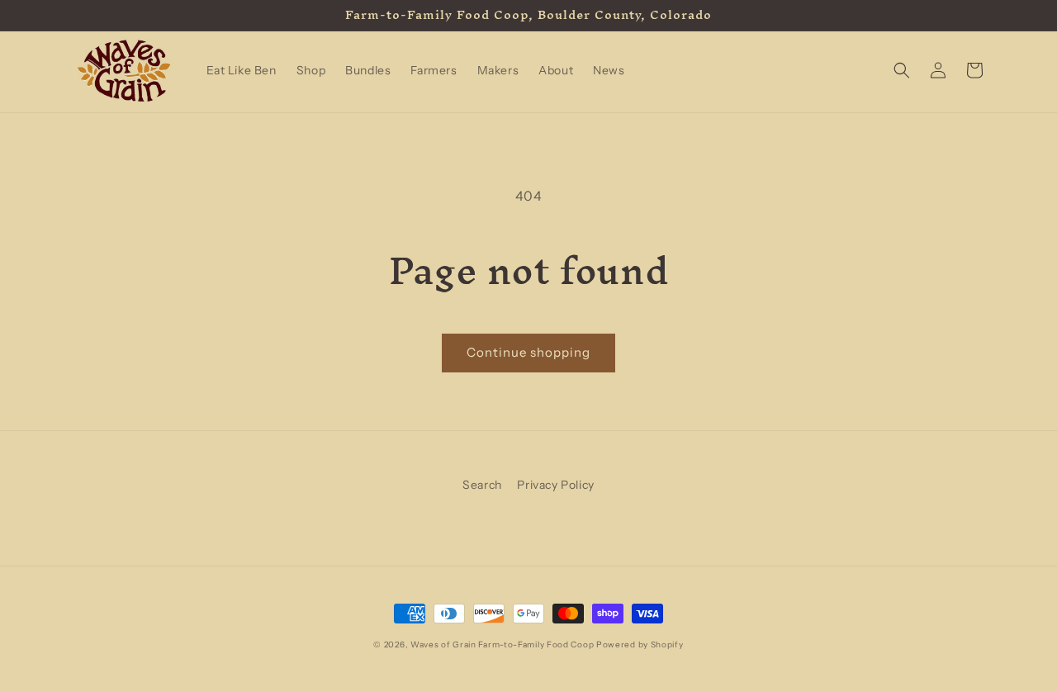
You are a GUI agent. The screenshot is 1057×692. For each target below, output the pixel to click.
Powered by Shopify (640, 644)
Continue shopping (528, 352)
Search (482, 484)
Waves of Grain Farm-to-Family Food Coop (502, 644)
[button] (902, 70)
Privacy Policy (555, 484)
